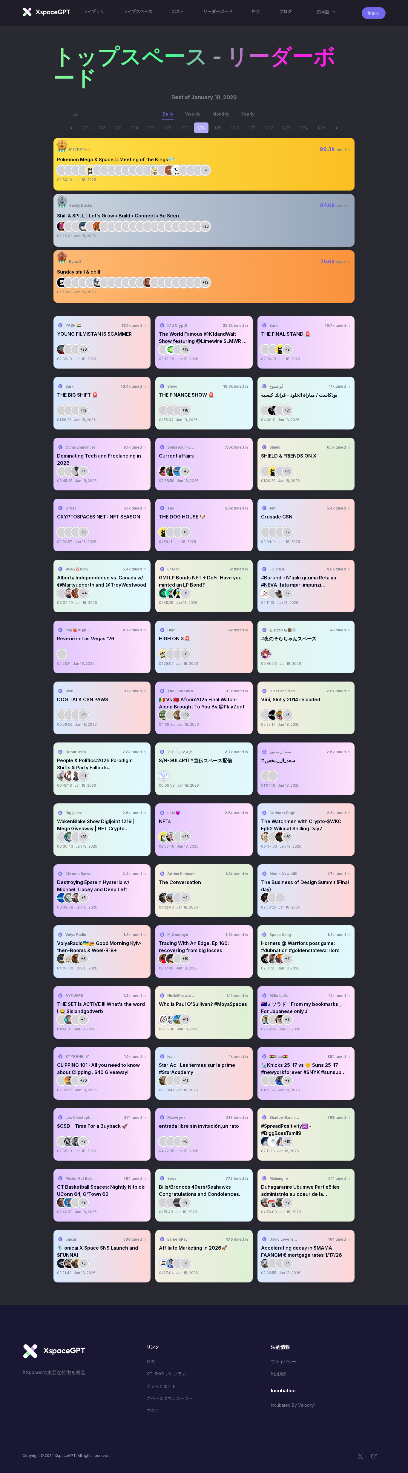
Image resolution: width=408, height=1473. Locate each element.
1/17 (184, 127)
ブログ (153, 1410)
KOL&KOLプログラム (166, 1373)
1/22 (269, 127)
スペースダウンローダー (170, 1398)
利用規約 (279, 1373)
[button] (204, 164)
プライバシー (283, 1361)
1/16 (167, 127)
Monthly (220, 113)
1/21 (252, 127)
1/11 (86, 127)
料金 (151, 1361)
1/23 (286, 127)
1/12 (101, 127)
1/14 (134, 127)
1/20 (235, 127)
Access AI (135, 349)
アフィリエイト (161, 1385)
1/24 (304, 127)
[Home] (46, 12)
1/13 (118, 127)
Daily (168, 113)
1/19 (218, 127)
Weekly (192, 113)
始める (373, 13)
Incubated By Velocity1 (293, 1405)
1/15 (151, 127)
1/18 (201, 127)
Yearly (247, 113)
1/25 (321, 127)
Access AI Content (328, 171)
